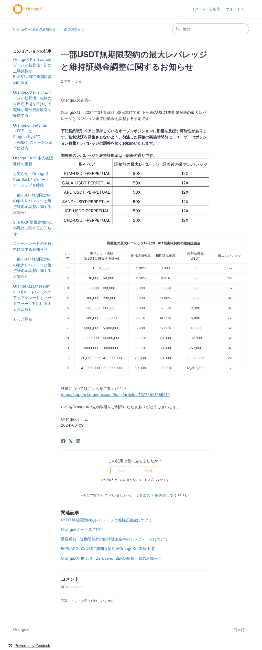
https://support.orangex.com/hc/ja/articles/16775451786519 (115, 394)
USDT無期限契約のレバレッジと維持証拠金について (106, 519)
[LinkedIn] (78, 441)
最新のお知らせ (44, 29)
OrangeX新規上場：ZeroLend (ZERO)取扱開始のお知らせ (111, 558)
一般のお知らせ (72, 29)
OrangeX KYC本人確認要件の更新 (33, 161)
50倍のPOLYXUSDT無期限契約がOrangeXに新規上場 (107, 548)
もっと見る (22, 319)
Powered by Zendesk (32, 645)
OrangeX (20, 29)
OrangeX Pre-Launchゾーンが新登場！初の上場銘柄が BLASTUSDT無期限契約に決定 (32, 71)
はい (122, 470)
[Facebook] (63, 441)
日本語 (239, 630)
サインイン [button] (235, 9)
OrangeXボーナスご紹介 (82, 529)
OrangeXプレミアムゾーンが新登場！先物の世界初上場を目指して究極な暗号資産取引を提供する (32, 104)
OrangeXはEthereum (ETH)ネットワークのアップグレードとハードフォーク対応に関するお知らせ (32, 298)
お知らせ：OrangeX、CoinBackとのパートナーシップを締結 (32, 179)
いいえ (148, 470)
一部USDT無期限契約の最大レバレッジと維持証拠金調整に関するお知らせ (32, 204)
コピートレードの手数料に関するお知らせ (32, 246)
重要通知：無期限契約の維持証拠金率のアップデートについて (114, 539)
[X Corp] (70, 441)
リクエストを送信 (205, 9)
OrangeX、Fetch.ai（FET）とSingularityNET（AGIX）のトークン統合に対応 (32, 137)
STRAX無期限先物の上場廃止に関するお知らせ (33, 228)
